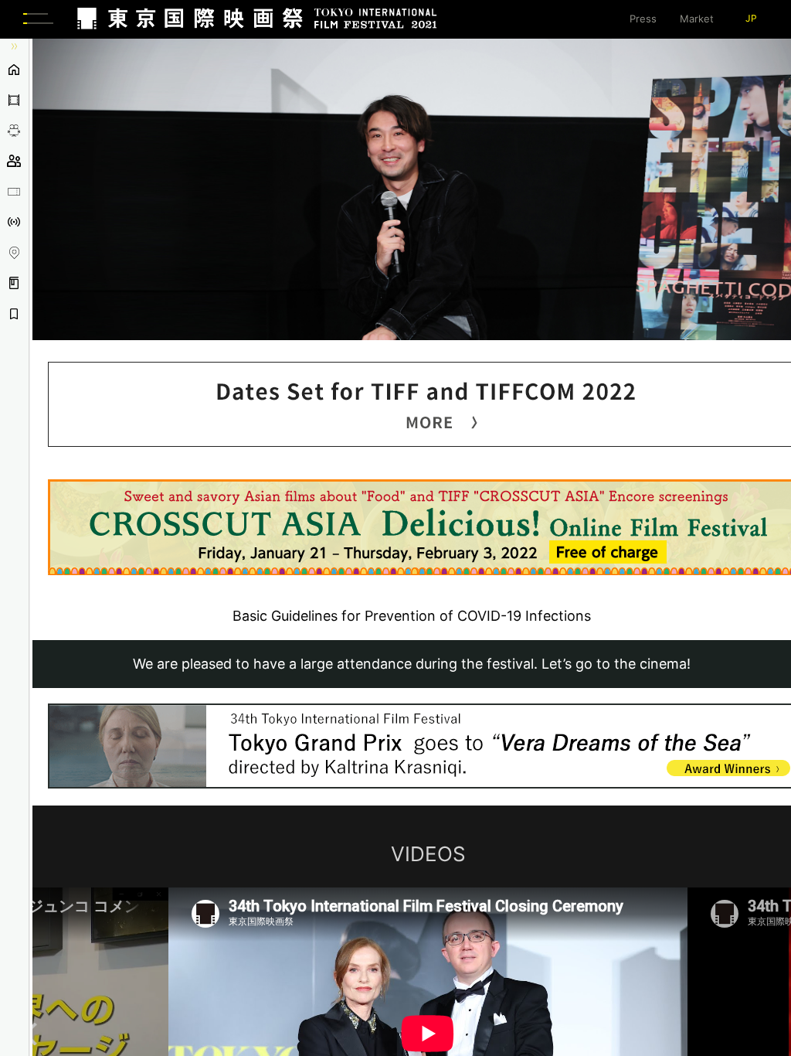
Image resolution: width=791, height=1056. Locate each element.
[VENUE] (14, 253)
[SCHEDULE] (14, 130)
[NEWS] (14, 222)
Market (697, 18)
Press (643, 18)
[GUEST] (14, 161)
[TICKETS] (14, 191)
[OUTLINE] (14, 283)
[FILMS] (14, 100)
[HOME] (14, 69)
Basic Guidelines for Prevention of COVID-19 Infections (412, 616)
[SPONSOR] (14, 314)
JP (751, 18)
